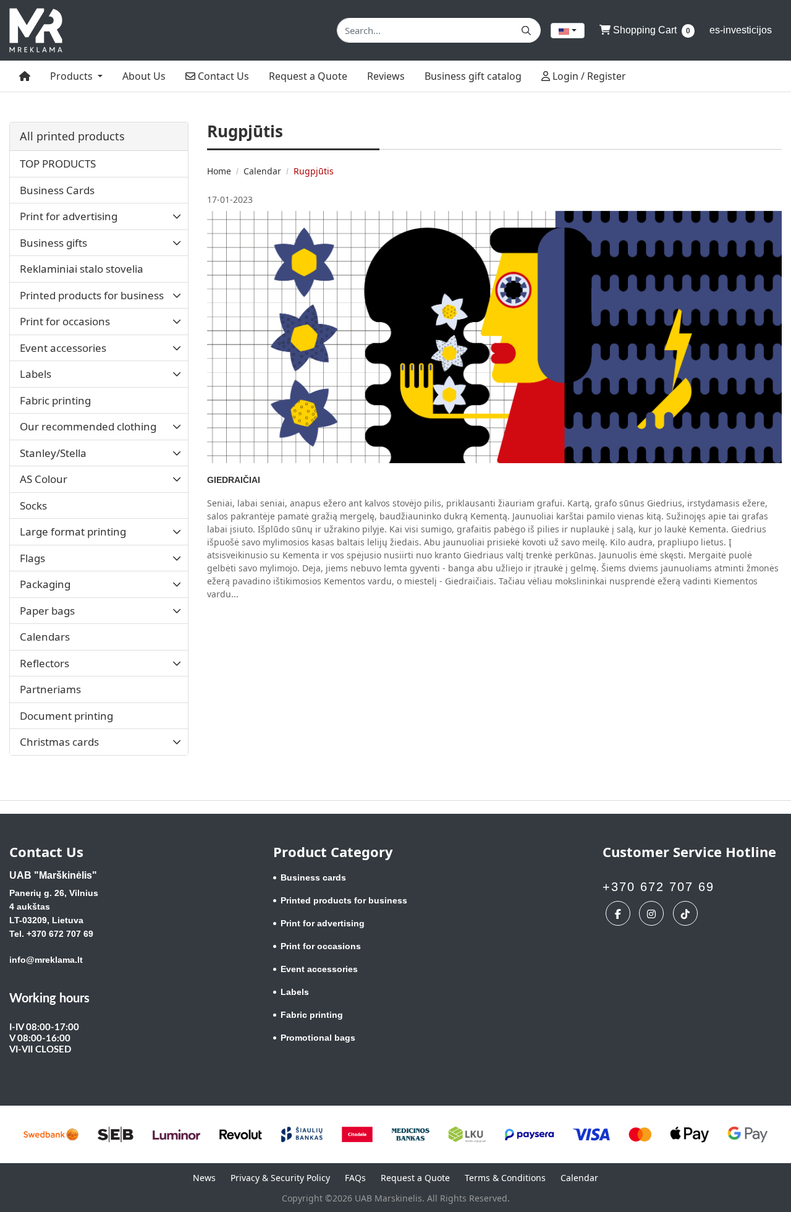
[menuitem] (24, 76)
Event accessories (319, 969)
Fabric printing (312, 1015)
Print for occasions (321, 946)
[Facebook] (619, 913)
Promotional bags (318, 1038)
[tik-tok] (687, 913)
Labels (295, 992)
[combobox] (568, 30)
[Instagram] (653, 913)
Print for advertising (323, 923)
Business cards (313, 877)
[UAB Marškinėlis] (35, 30)
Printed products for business (344, 900)
